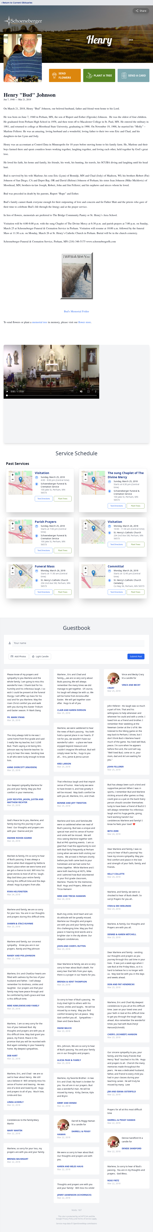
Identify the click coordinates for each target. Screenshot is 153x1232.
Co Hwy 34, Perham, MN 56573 (129, 586)
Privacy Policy (68, 1218)
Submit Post (136, 656)
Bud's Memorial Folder (76, 311)
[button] (20, 480)
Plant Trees (62, 498)
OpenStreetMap (79, 1223)
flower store (84, 322)
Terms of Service (85, 1218)
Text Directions (44, 498)
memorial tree (39, 322)
